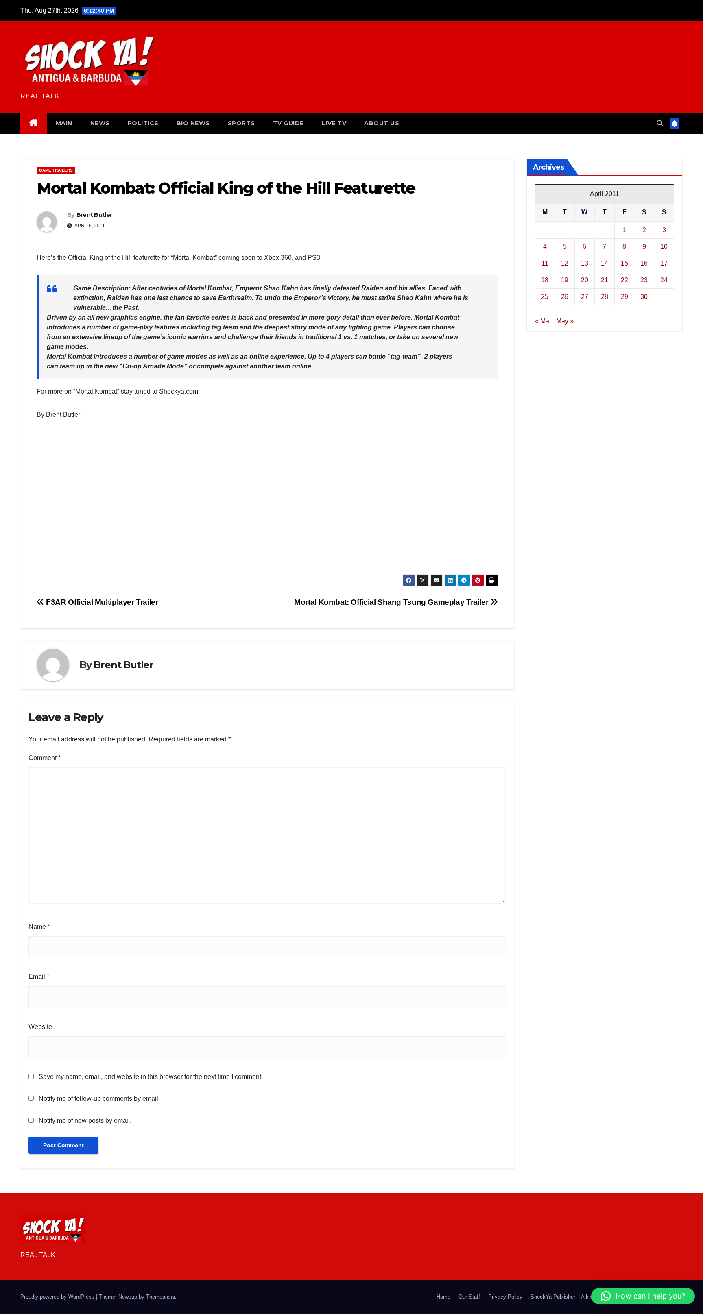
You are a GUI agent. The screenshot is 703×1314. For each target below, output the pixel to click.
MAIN (64, 123)
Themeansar (160, 1297)
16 (644, 262)
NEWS (100, 123)
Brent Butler (94, 214)
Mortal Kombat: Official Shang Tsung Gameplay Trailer (392, 602)
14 (604, 262)
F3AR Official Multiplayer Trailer (101, 602)
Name (39, 926)
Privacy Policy (505, 1297)
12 (564, 262)
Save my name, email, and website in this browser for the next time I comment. (151, 1076)
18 (544, 279)
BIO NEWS (193, 123)
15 (624, 262)
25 (544, 296)
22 (624, 279)
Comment (44, 757)
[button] (660, 123)
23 (644, 279)
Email (38, 976)
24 (664, 279)
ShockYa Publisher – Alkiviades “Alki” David (582, 1297)
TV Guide (288, 123)
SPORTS (241, 123)
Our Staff (469, 1297)
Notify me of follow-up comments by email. (99, 1098)
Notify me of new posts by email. (85, 1120)
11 (544, 262)
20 (584, 279)
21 (604, 279)
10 (664, 246)
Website (40, 1026)
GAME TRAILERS (56, 170)
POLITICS (143, 123)
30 (644, 296)
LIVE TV (334, 123)
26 (564, 296)
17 (664, 262)
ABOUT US (381, 123)
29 (624, 296)
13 (584, 262)
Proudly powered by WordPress (58, 1297)
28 (604, 296)
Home (443, 1297)
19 (564, 279)
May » (565, 320)
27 (584, 296)
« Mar (543, 320)
